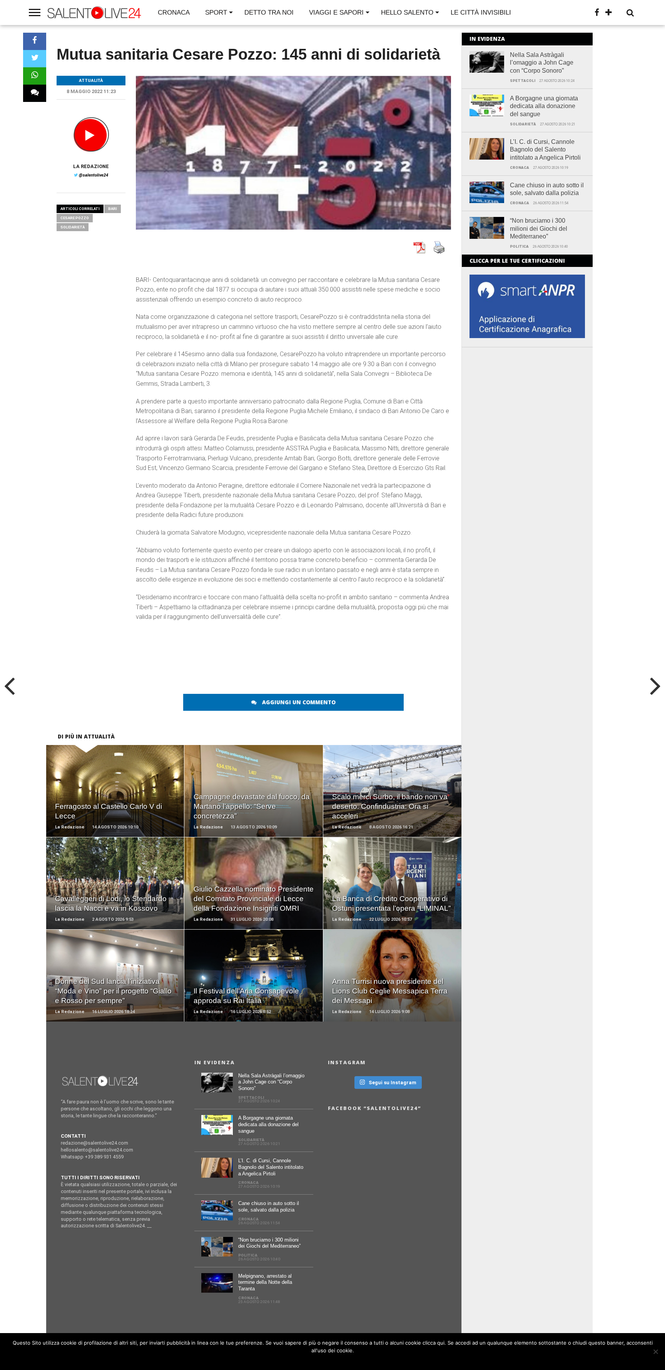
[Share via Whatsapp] (34, 76)
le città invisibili (481, 12)
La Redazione (91, 166)
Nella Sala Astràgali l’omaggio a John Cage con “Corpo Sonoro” (541, 63)
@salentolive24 (93, 175)
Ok (334, 1360)
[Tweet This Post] (34, 58)
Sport (216, 12)
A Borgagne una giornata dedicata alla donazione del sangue (544, 106)
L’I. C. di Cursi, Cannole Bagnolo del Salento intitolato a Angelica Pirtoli (545, 149)
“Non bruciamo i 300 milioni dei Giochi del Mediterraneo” (538, 228)
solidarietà (72, 227)
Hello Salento (407, 12)
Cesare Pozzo (74, 218)
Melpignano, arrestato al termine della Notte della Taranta (265, 1282)
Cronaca (174, 12)
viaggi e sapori (336, 12)
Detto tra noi (269, 12)
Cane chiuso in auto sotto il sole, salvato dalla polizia (547, 189)
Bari (112, 209)
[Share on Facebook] (34, 41)
